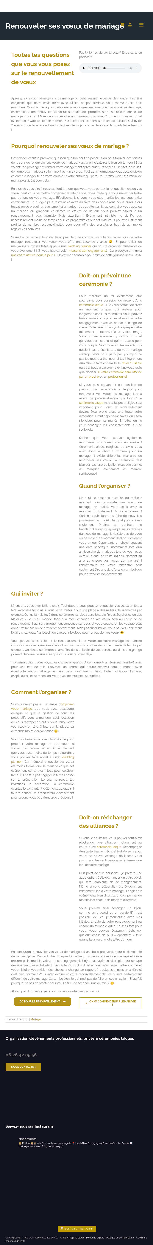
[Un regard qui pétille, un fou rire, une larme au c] (58, 1169)
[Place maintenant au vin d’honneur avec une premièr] (130, 1205)
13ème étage (77, 1237)
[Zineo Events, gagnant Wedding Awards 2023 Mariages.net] (16, 1098)
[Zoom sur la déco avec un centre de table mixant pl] (130, 1169)
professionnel (117, 376)
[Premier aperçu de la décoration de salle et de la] (23, 1205)
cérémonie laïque (91, 305)
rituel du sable (132, 363)
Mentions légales (95, 1237)
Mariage (35, 1019)
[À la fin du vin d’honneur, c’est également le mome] (58, 1205)
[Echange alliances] (42, 809)
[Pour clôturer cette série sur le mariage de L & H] (94, 1169)
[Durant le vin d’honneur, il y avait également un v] (94, 1205)
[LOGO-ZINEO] (24, 3)
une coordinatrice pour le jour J (33, 255)
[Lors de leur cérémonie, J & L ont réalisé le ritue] (23, 1169)
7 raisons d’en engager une (87, 250)
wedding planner (79, 246)
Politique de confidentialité (120, 1237)
